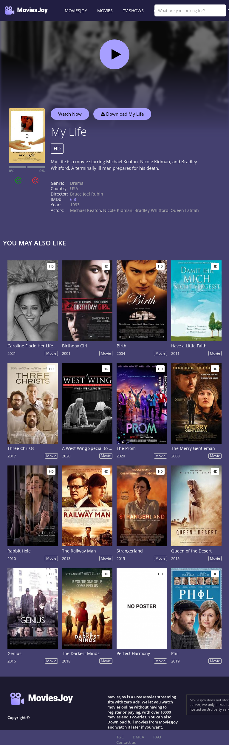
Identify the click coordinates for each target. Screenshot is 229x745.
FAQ (157, 737)
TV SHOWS (133, 10)
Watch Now (70, 114)
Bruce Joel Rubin (86, 194)
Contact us (126, 742)
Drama (76, 183)
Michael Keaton (85, 210)
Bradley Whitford (151, 210)
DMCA (138, 737)
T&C (120, 737)
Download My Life (124, 114)
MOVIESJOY (76, 10)
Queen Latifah (185, 210)
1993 (75, 204)
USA (74, 188)
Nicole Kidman (117, 210)
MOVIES (105, 10)
